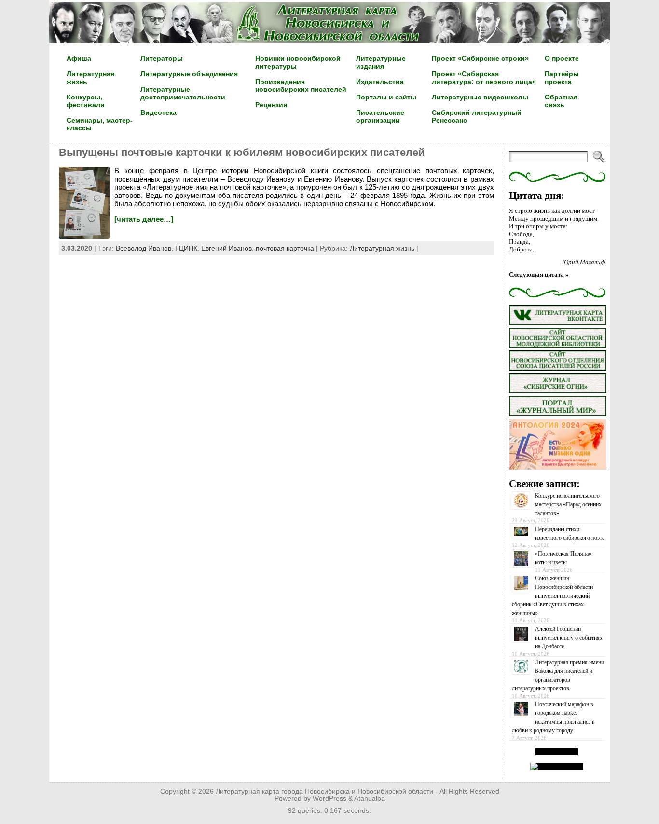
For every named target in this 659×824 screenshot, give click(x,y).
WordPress (329, 798)
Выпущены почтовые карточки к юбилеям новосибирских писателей (242, 152)
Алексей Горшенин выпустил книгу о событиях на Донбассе (569, 638)
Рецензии (271, 105)
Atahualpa (369, 798)
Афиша (79, 58)
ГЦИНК (186, 248)
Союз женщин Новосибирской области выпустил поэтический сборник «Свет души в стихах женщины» (552, 595)
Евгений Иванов (226, 248)
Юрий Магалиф (583, 261)
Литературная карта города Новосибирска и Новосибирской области (324, 791)
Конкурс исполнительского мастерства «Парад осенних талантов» (568, 504)
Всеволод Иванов (143, 248)
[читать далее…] (143, 219)
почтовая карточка (285, 248)
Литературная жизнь (382, 248)
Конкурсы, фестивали (86, 101)
